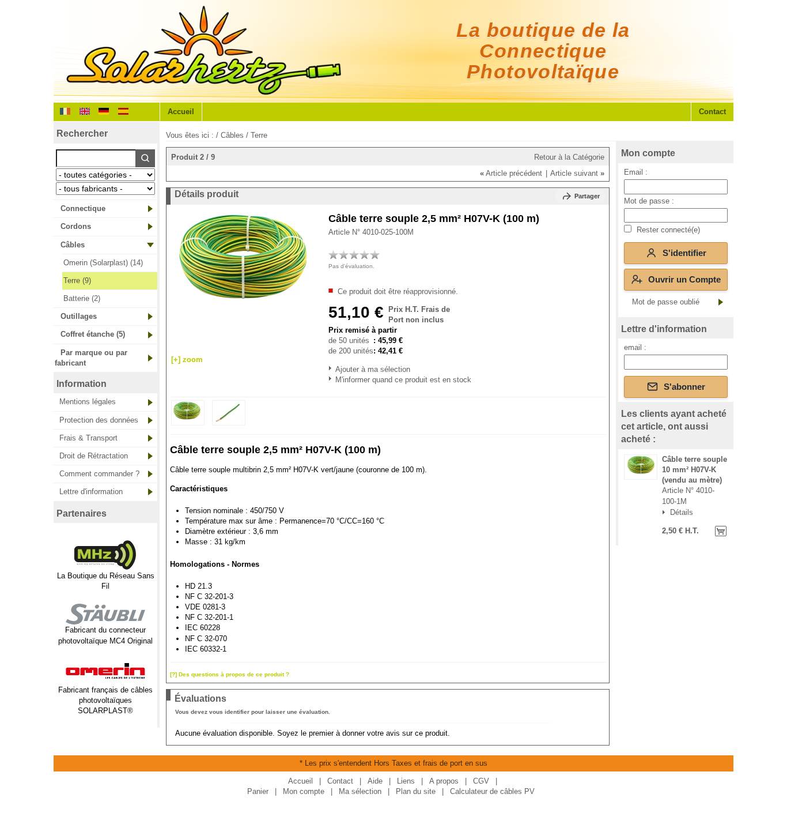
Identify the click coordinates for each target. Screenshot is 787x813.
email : (635, 347)
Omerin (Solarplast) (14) (103, 262)
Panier (257, 791)
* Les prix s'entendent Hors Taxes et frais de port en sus (393, 763)
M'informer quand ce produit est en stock (336, 379)
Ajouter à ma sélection (336, 369)
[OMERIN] (105, 679)
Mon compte (648, 153)
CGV (481, 781)
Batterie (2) (81, 298)
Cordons (75, 226)
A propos (444, 781)
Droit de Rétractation (93, 455)
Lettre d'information (91, 491)
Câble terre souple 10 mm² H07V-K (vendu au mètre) (694, 469)
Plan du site (416, 791)
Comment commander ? (99, 473)
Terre (259, 135)
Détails (681, 513)
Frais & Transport (88, 438)
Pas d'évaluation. (351, 266)
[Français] (65, 110)
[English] (84, 110)
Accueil (181, 111)
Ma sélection (360, 791)
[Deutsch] (103, 110)
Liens (406, 781)
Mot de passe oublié (665, 302)
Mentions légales (87, 401)
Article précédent (511, 173)
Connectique (82, 208)
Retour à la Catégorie (569, 157)
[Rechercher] (145, 158)
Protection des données (98, 420)
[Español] (123, 110)
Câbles (72, 244)
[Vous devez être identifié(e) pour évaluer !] (333, 254)
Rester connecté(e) (667, 229)
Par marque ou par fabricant (91, 357)
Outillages (78, 316)
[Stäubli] (105, 619)
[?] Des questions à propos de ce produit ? (229, 674)
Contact (712, 111)
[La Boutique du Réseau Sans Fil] (105, 565)
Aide (375, 781)
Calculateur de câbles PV (492, 791)
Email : (636, 172)
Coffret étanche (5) (92, 334)
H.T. (691, 530)
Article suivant (577, 173)
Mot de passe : (649, 201)
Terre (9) (77, 280)
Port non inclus (416, 319)
